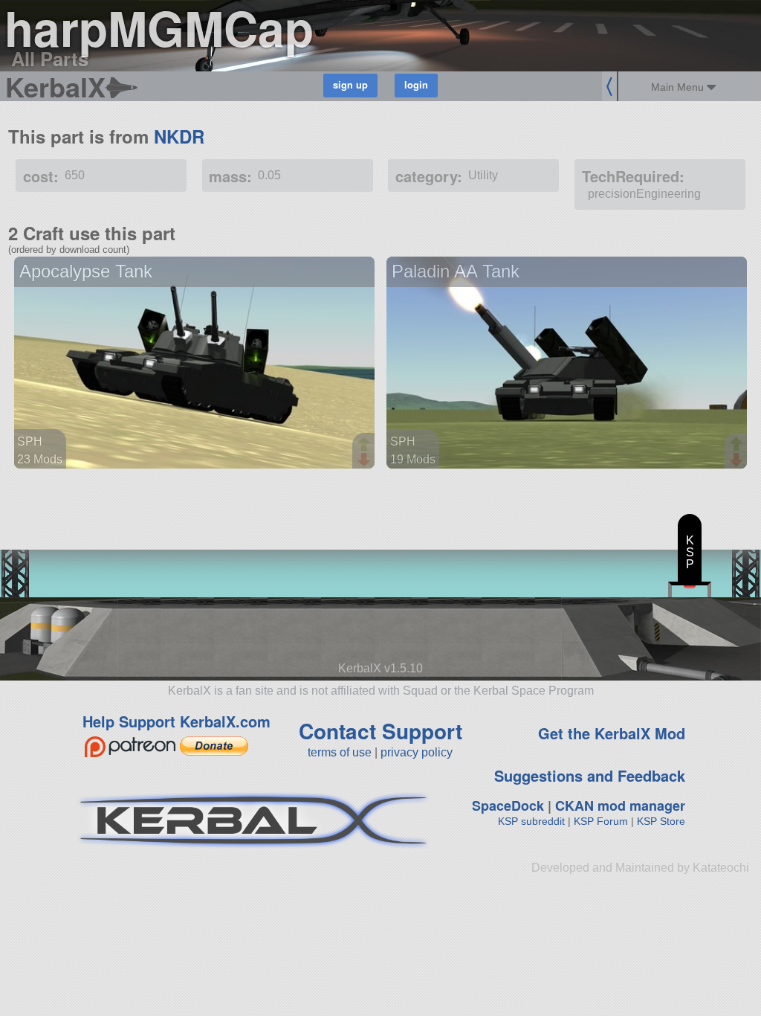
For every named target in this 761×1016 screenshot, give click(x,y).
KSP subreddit (531, 821)
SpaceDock (508, 805)
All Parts (49, 58)
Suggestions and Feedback (589, 775)
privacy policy (416, 752)
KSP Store (661, 821)
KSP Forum (601, 821)
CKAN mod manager (620, 805)
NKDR (179, 136)
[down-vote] (366, 460)
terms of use (340, 752)
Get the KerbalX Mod (611, 733)
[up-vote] (366, 445)
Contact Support (380, 731)
